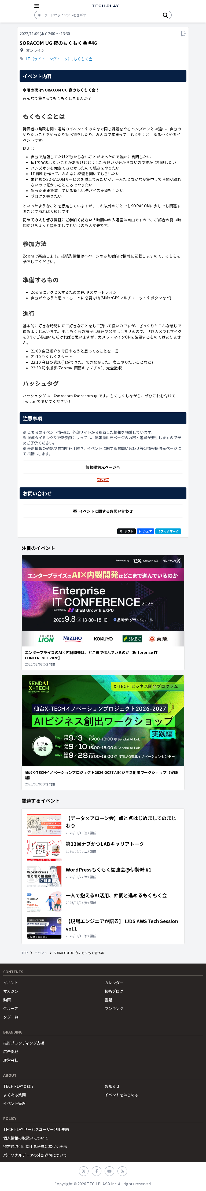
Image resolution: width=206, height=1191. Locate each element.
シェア (147, 531)
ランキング (114, 1008)
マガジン (10, 991)
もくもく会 (82, 58)
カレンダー (114, 982)
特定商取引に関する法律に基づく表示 (35, 1146)
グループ (10, 1008)
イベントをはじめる (121, 1094)
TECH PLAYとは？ (18, 1086)
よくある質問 (14, 1094)
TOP (24, 953)
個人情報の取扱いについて (25, 1138)
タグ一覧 (10, 1017)
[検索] (165, 15)
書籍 (108, 999)
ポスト (129, 531)
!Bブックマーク (168, 531)
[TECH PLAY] (105, 6)
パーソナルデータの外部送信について (35, 1155)
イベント (40, 953)
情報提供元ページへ (103, 467)
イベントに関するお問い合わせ (106, 511)
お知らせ (112, 1086)
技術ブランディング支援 (23, 1043)
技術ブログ (114, 991)
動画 (7, 999)
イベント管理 (14, 1103)
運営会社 (10, 1060)
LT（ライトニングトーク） (49, 58)
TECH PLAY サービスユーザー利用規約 (36, 1129)
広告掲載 (10, 1051)
